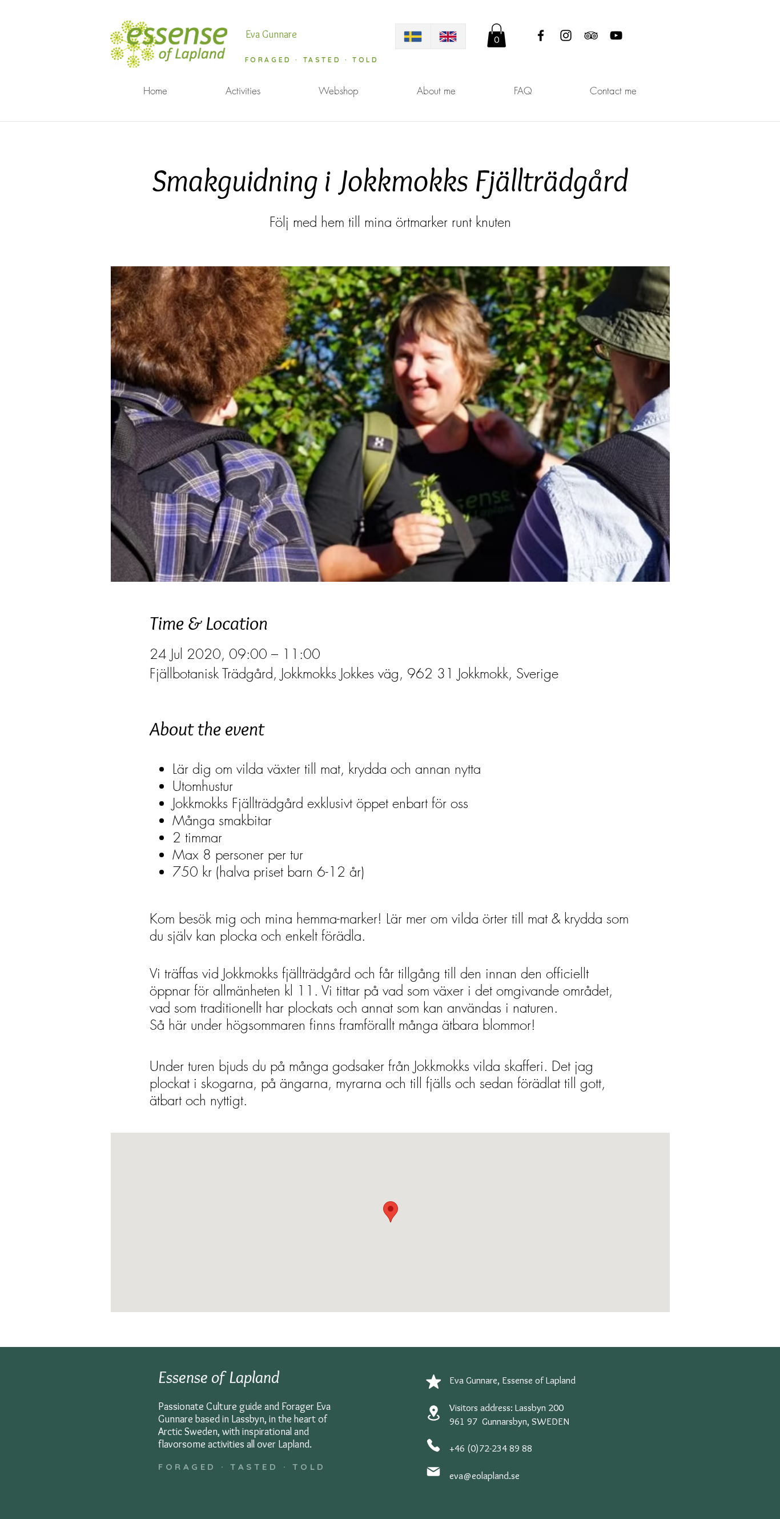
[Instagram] (565, 35)
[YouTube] (616, 35)
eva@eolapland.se (484, 1475)
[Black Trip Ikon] (591, 35)
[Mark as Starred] (433, 1381)
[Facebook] (540, 35)
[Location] (433, 1413)
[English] (448, 36)
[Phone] (433, 1445)
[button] (496, 35)
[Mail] (433, 1471)
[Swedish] (413, 36)
